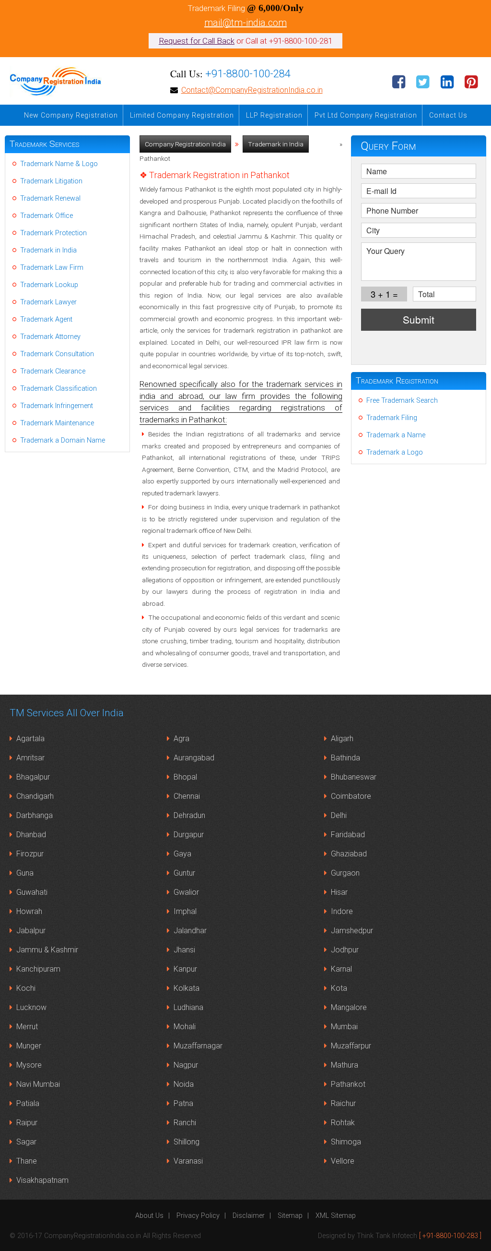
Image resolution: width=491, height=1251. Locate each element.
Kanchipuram (38, 969)
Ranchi (185, 1122)
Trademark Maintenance (57, 423)
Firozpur (30, 853)
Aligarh (342, 738)
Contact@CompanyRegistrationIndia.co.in (252, 90)
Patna (183, 1103)
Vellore (342, 1161)
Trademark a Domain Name (62, 440)
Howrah (29, 911)
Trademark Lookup (49, 285)
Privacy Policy (198, 1216)
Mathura (344, 1065)
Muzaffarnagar (198, 1045)
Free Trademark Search (402, 401)
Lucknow (31, 1007)
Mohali (185, 1026)
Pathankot (348, 1084)
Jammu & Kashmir (47, 949)
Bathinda (345, 757)
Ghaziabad (349, 853)
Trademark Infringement (56, 406)
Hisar (339, 892)
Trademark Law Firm (51, 268)
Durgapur (189, 834)
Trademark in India (276, 144)
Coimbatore (351, 796)
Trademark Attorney (50, 337)
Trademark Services (44, 143)
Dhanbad (31, 834)
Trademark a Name (395, 435)
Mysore (29, 1065)
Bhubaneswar (353, 777)
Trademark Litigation (51, 181)
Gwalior (186, 892)
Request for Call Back (196, 41)
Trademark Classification (58, 389)
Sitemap (290, 1216)
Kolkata (186, 988)
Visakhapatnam (42, 1180)
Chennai (187, 796)
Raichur (343, 1103)
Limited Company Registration (182, 115)
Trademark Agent (46, 319)
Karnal (341, 969)
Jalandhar (190, 930)
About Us (149, 1216)
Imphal (185, 911)
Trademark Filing (391, 418)
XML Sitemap (336, 1216)
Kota (339, 988)
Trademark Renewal (50, 198)
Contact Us (448, 115)
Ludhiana (188, 1007)
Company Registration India (185, 144)
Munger (28, 1045)
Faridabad (348, 834)
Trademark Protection (53, 233)
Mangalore (349, 1007)
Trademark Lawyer (48, 302)
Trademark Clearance (52, 371)
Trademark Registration (397, 380)
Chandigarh (35, 796)
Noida (184, 1084)
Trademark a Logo (394, 452)
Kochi (25, 988)
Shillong (186, 1141)
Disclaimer (249, 1216)
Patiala (27, 1103)
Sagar (26, 1141)
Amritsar (30, 757)
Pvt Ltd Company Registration (366, 115)
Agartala (30, 738)
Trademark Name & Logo (59, 164)
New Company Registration (71, 115)
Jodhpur (345, 949)
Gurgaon (345, 873)
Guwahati (31, 892)
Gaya (182, 853)
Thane (26, 1161)
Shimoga (346, 1141)
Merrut (27, 1026)
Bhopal (185, 777)
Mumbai (344, 1026)
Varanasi (188, 1161)
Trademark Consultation (57, 354)
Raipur (26, 1122)
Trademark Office (46, 216)
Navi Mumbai (38, 1084)
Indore (342, 911)
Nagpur (186, 1065)
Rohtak (343, 1122)
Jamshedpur (352, 930)
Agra (181, 738)
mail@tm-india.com (245, 22)
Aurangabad (194, 757)
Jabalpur (31, 930)
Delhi (339, 815)
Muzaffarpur (351, 1045)
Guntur (184, 873)
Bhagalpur (33, 777)
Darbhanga (34, 815)
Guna (25, 873)
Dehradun (189, 815)
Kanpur (185, 969)
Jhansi (184, 949)
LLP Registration (274, 115)
